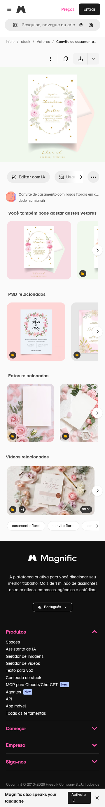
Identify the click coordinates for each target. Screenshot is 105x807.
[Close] (97, 797)
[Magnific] (52, 559)
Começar (16, 728)
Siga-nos (16, 762)
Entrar (89, 9)
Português (52, 607)
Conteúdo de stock (23, 677)
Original (37, 78)
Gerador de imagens (24, 656)
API (9, 699)
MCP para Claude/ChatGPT (37, 684)
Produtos (16, 632)
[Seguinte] (81, 177)
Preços (68, 9)
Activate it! (78, 797)
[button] (52, 607)
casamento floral (26, 525)
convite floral (63, 525)
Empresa (15, 745)
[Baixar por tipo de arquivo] (93, 59)
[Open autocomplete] (13, 25)
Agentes (18, 692)
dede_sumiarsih (32, 200)
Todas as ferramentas (26, 713)
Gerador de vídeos (23, 663)
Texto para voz (19, 670)
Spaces (13, 642)
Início (10, 41)
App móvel (16, 706)
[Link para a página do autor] (11, 198)
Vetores (43, 41)
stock (25, 41)
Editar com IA (32, 177)
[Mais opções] (50, 59)
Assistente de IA (21, 649)
